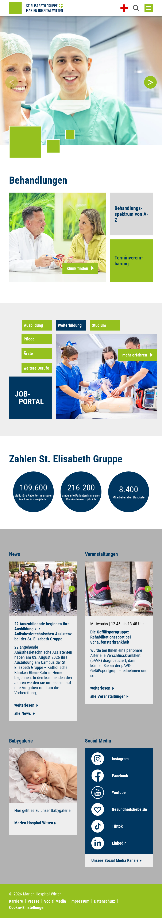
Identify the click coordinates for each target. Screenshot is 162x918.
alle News (23, 713)
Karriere (16, 901)
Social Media (55, 901)
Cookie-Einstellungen (27, 907)
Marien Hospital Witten (33, 822)
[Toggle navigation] (148, 8)
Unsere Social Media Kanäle (115, 860)
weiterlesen (24, 705)
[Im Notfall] (124, 8)
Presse (33, 901)
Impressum (79, 901)
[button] (136, 8)
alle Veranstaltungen (108, 696)
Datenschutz (104, 901)
